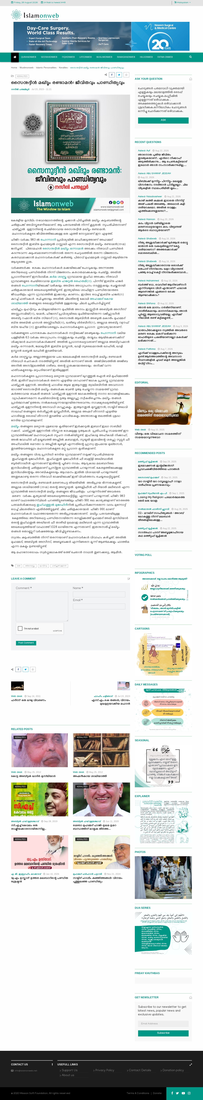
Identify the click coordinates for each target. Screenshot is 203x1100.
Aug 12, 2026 (167, 303)
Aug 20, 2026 (167, 219)
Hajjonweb (146, 57)
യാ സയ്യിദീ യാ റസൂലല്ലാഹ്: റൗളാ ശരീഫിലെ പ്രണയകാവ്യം (159, 483)
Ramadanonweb (126, 57)
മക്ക (18, 566)
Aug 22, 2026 (162, 150)
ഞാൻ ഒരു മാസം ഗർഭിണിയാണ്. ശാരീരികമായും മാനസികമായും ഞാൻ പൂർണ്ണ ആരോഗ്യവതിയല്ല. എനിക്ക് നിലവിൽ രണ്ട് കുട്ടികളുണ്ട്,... (162, 313)
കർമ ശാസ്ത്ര (58, 277)
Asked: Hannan (146, 219)
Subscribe (163, 1033)
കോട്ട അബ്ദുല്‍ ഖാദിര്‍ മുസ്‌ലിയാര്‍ (33, 776)
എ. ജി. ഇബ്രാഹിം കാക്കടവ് (26, 874)
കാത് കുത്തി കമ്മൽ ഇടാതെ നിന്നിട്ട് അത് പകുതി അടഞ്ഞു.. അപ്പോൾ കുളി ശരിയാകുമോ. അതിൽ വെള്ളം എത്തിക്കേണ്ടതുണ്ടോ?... (161, 206)
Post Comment (26, 643)
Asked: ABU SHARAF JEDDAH (154, 173)
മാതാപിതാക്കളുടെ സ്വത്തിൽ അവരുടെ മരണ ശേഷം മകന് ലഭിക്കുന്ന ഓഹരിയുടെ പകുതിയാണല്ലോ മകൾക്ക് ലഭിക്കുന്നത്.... (162, 336)
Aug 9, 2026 (182, 326)
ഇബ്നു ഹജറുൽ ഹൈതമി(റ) (71, 281)
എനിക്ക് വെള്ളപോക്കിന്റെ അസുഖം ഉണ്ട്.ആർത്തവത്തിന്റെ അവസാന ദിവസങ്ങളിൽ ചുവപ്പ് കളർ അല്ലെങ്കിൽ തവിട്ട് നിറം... (162, 359)
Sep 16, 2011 (34, 696)
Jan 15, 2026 (52, 874)
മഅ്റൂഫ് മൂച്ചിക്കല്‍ (148, 462)
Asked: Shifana (146, 303)
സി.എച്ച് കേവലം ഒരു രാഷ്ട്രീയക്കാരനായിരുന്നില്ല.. (28, 827)
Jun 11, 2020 (112, 821)
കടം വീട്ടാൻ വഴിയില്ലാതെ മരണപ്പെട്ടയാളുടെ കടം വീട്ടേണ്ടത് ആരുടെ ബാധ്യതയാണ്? (159, 227)
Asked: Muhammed (148, 281)
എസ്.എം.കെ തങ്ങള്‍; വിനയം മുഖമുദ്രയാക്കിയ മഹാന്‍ (111, 702)
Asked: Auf (144, 151)
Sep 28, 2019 (50, 821)
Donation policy (173, 1070)
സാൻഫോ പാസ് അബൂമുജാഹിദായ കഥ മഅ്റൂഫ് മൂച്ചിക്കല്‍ (160, 534)
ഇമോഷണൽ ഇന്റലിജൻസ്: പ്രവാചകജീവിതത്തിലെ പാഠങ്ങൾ (158, 467)
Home (14, 68)
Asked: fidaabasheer (150, 197)
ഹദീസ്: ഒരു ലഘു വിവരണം (28, 700)
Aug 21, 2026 (174, 196)
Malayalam (182, 3)
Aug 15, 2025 (157, 429)
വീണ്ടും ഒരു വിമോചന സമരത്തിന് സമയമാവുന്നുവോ (158, 435)
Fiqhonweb (68, 57)
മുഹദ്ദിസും (43, 566)
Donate (157, 1093)
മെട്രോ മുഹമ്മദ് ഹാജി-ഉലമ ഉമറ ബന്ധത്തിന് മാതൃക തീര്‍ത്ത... (94, 827)
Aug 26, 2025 (181, 509)
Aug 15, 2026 (170, 280)
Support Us (70, 1070)
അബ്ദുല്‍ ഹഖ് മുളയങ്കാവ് (25, 821)
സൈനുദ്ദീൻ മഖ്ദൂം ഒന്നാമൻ (63, 249)
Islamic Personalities (46, 67)
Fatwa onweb (165, 57)
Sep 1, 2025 (178, 493)
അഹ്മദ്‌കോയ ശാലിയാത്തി (90, 776)
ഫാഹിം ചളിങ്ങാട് (103, 696)
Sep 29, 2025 (169, 461)
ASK (163, 120)
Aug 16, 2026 (168, 238)
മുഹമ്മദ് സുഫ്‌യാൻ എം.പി (152, 493)
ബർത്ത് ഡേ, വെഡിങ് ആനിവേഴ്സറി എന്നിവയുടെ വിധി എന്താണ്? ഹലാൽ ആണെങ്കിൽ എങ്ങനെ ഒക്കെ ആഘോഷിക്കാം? (162, 290)
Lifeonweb (85, 57)
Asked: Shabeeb (147, 239)
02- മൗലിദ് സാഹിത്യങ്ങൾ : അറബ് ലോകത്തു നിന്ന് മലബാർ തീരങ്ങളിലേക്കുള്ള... (161, 517)
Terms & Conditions (138, 1093)
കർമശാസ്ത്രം (30, 566)
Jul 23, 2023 (124, 696)
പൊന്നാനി (48, 240)
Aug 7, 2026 (166, 349)
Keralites (63, 67)
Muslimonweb (104, 57)
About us (68, 1075)
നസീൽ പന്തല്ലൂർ (20, 89)
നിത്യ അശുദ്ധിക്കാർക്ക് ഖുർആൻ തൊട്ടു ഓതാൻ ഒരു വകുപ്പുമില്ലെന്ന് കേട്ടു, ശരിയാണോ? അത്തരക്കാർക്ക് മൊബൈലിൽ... (163, 248)
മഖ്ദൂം (15, 426)
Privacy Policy (104, 1070)
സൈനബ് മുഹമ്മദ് (148, 477)
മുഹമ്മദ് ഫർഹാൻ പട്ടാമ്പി (87, 874)
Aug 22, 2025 (169, 528)
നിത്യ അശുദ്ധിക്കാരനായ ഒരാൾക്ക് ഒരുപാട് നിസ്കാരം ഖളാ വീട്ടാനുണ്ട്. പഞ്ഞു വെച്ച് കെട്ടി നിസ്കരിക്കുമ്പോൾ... (163, 269)
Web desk (16, 696)
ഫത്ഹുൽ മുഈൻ (59, 566)
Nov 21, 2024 (114, 874)
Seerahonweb (49, 57)
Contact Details (140, 1070)
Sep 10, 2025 (170, 477)
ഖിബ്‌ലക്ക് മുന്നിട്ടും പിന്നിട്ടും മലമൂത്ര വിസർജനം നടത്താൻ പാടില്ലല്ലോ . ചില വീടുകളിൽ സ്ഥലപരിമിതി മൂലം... (163, 185)
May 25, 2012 (34, 772)
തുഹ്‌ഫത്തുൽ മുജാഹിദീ (52, 505)
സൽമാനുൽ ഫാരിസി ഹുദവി (153, 509)
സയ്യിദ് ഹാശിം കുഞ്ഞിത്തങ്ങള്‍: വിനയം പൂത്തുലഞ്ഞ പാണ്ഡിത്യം (97, 880)
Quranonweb (28, 57)
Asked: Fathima (146, 349)
